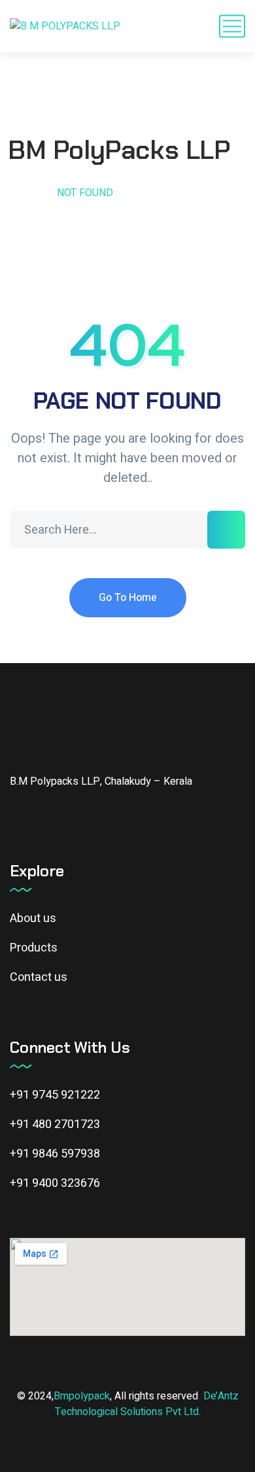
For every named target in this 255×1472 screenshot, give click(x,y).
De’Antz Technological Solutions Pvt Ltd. (147, 1404)
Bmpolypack (82, 1396)
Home (24, 193)
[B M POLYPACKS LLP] (65, 26)
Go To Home (128, 598)
